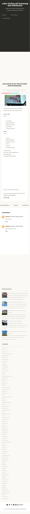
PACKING (4, 483)
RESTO (3, 357)
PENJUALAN (4, 429)
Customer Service (6, 397)
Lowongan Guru (5, 387)
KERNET (3, 477)
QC (2, 395)
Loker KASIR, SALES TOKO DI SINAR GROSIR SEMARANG (14, 85)
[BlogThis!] (5, 197)
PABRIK (3, 434)
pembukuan (4, 498)
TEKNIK (3, 464)
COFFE (3, 447)
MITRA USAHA (5, 479)
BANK (3, 444)
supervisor (4, 370)
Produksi (4, 365)
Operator (4, 352)
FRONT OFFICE (5, 389)
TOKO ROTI (4, 466)
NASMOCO (4, 481)
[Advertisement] (15, 35)
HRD (3, 412)
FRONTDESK (4, 451)
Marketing (4, 359)
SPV (3, 415)
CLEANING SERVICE (6, 402)
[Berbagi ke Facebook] (8, 197)
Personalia (4, 436)
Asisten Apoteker (6, 442)
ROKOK (3, 461)
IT (2, 374)
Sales (10, 91)
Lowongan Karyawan (6, 353)
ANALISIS (4, 438)
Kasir (24, 90)
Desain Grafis (5, 406)
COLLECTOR (4, 474)
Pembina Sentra (5, 491)
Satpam (3, 391)
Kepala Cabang (5, 455)
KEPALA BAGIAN (5, 417)
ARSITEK (4, 470)
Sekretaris (4, 423)
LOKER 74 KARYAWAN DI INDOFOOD (15, 302)
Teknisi (3, 368)
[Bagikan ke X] (7, 197)
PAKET (3, 485)
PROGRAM (4, 489)
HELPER (3, 453)
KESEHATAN (4, 431)
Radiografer (4, 493)
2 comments (17, 91)
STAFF (3, 494)
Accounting (4, 367)
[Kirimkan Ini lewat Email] (4, 197)
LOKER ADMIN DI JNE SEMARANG (15, 321)
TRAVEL (3, 468)
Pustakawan (4, 459)
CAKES (3, 472)
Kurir (3, 372)
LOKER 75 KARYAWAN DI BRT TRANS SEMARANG (18, 293)
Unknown (7, 216)
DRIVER (3, 382)
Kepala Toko (4, 432)
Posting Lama (26, 205)
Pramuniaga (4, 355)
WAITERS (4, 378)
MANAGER (4, 419)
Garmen (3, 380)
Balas (6, 221)
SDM (3, 462)
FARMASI (4, 476)
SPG (3, 385)
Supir (3, 400)
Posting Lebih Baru (4, 205)
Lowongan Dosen (5, 410)
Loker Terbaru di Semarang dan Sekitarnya (15, 4)
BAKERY (3, 427)
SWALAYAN (4, 496)
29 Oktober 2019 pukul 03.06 (17, 216)
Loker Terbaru (13, 14)
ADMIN (3, 348)
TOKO (3, 404)
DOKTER (3, 449)
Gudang (3, 361)
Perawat (4, 421)
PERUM (3, 487)
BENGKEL (4, 446)
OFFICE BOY (4, 393)
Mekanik (4, 384)
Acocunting (4, 440)
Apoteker (4, 425)
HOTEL (3, 399)
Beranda (4, 14)
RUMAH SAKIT (5, 414)
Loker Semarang (5, 18)
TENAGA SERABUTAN (6, 376)
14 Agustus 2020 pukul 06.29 (17, 226)
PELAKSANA (4, 457)
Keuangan (4, 408)
